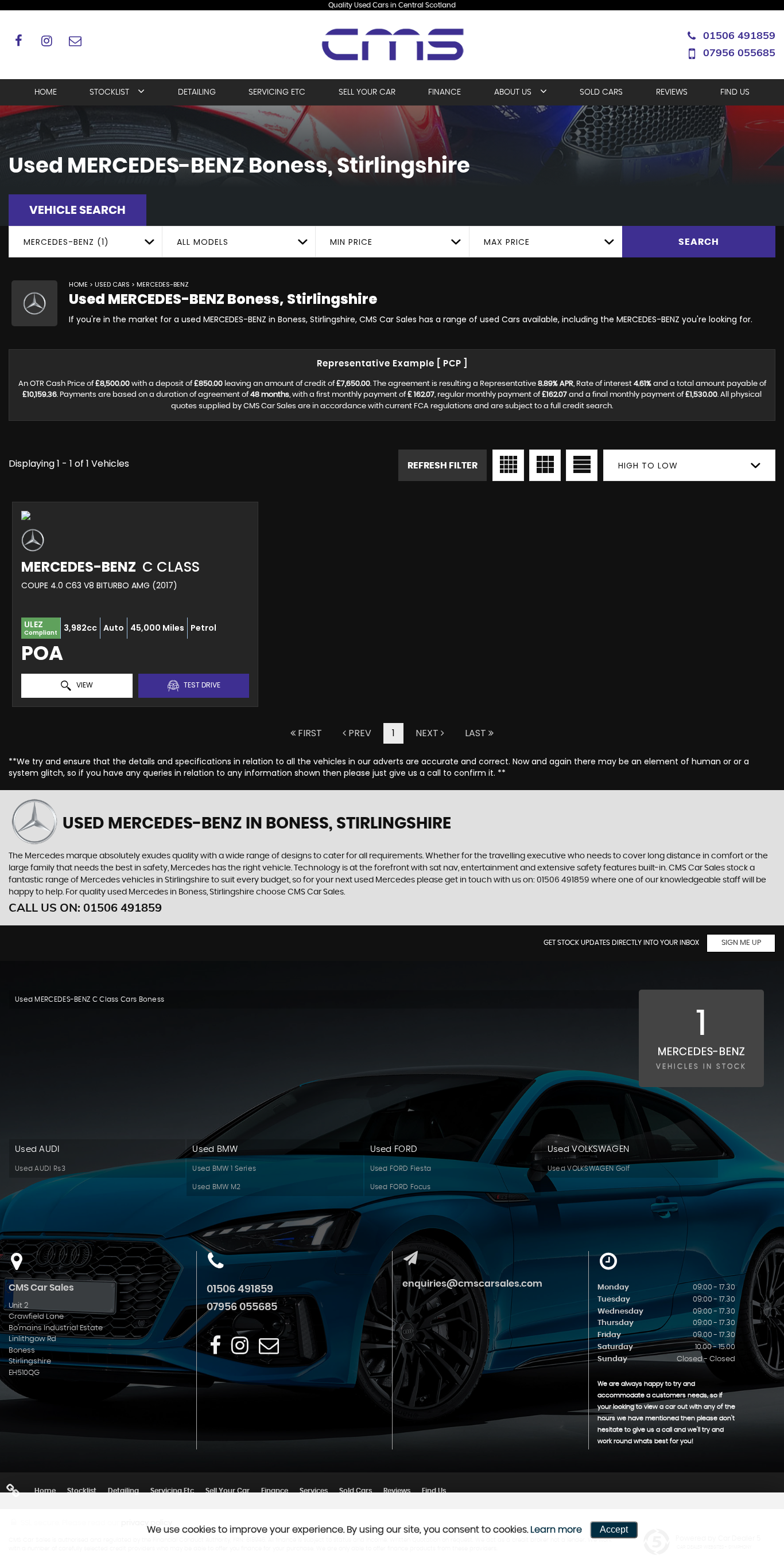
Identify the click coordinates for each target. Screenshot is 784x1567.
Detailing (197, 92)
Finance (444, 92)
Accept (614, 1529)
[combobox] (85, 241)
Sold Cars (601, 92)
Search (698, 242)
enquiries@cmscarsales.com (472, 1283)
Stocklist (109, 92)
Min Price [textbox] (351, 242)
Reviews (672, 92)
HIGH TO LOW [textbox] (648, 465)
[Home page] (392, 46)
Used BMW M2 (216, 1186)
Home (45, 92)
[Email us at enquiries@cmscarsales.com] (75, 40)
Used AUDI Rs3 (40, 1168)
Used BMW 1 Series (224, 1168)
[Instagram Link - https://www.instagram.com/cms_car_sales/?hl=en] (47, 40)
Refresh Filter (442, 465)
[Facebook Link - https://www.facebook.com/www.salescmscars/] (19, 40)
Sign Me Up (741, 943)
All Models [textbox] (202, 242)
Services (314, 1490)
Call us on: (85, 907)
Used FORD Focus (400, 1186)
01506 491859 (739, 35)
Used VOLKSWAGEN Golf (589, 1168)
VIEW (84, 685)
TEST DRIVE (201, 685)
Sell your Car (367, 92)
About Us (512, 92)
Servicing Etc (277, 92)
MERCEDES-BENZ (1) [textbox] (66, 242)
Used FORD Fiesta (401, 1168)
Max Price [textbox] (507, 242)
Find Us (735, 92)
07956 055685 (739, 52)
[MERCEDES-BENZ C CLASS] (135, 515)
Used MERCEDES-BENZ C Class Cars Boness (89, 999)
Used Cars (112, 284)
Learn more (556, 1529)
